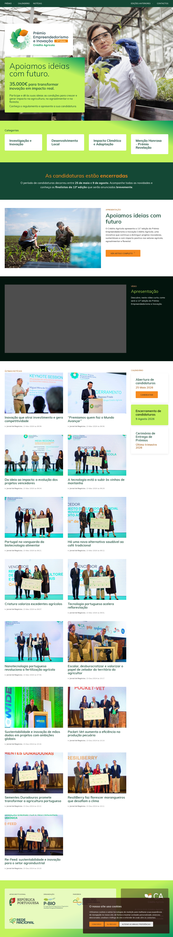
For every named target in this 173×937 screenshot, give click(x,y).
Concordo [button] (96, 924)
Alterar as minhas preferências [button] (136, 924)
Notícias (37, 3)
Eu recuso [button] (111, 924)
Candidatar (147, 395)
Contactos (162, 3)
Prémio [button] (9, 3)
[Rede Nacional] (21, 921)
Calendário (24, 3)
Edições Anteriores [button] (141, 3)
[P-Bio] (56, 903)
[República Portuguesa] (24, 902)
